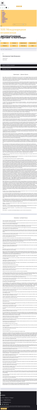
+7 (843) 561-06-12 (7, 400)
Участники (4, 17)
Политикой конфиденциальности (4, 407)
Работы (3, 16)
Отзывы (3, 15)
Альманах (3, 14)
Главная (3, 11)
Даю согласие (4, 408)
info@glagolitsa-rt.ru (6, 402)
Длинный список (4, 18)
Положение (4, 13)
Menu (3, 10)
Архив (3, 22)
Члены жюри (4, 21)
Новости (3, 12)
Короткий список (5, 19)
